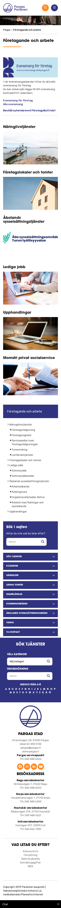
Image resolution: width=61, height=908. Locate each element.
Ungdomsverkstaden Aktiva (28, 497)
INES (30, 866)
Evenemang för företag (18, 100)
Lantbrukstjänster (22, 454)
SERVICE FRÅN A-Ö (30, 685)
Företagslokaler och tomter (25, 460)
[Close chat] (58, 904)
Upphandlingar (18, 511)
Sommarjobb (19, 470)
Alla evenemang (13, 104)
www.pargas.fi (30, 751)
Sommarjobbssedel (23, 475)
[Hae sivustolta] (43, 542)
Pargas (6, 30)
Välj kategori (17, 654)
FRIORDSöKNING (17, 669)
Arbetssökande (20, 486)
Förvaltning (30, 855)
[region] (30, 904)
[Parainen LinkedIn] (34, 766)
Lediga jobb (16, 465)
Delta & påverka (30, 858)
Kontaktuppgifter (30, 862)
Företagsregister (21, 435)
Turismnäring (19, 449)
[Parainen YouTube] (41, 766)
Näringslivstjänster (20, 424)
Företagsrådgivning (23, 429)
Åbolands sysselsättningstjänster (29, 481)
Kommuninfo (30, 851)
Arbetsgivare (19, 491)
